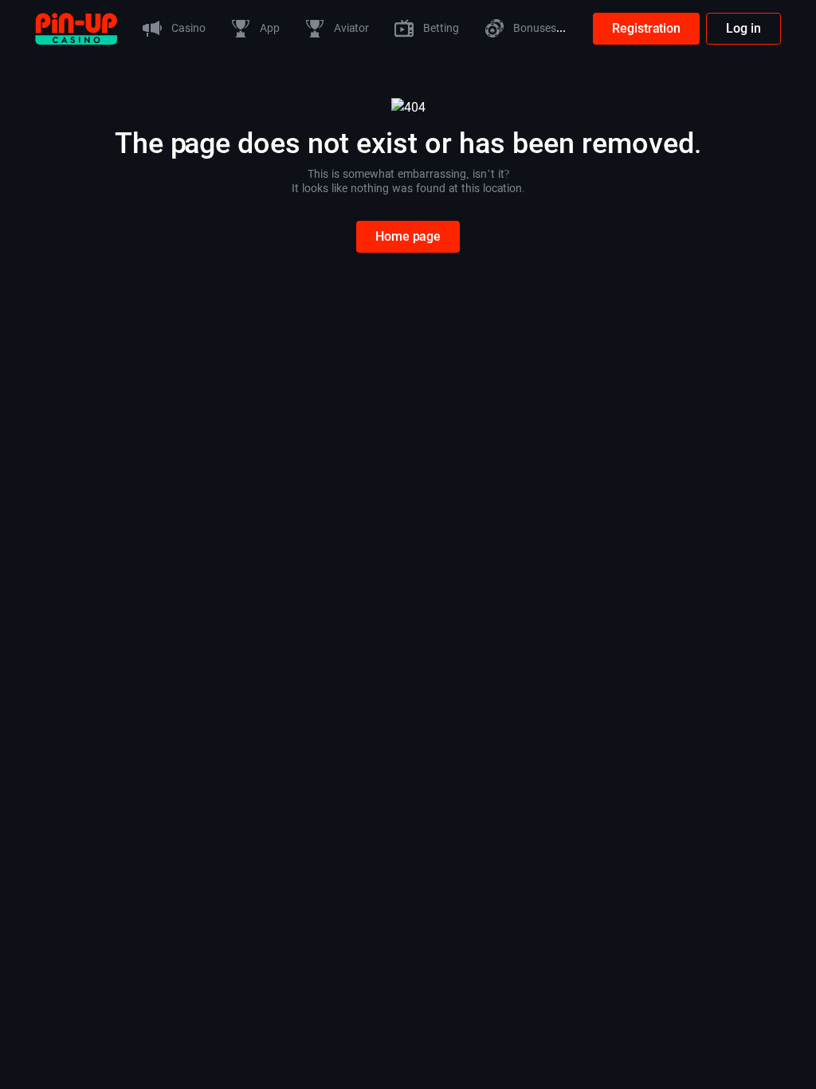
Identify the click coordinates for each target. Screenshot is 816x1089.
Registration (646, 28)
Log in (743, 28)
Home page (408, 236)
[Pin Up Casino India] (76, 27)
